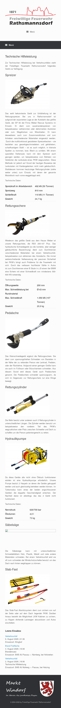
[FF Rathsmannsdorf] (30, 16)
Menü (32, 31)
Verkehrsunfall (11, 636)
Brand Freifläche (12, 645)
